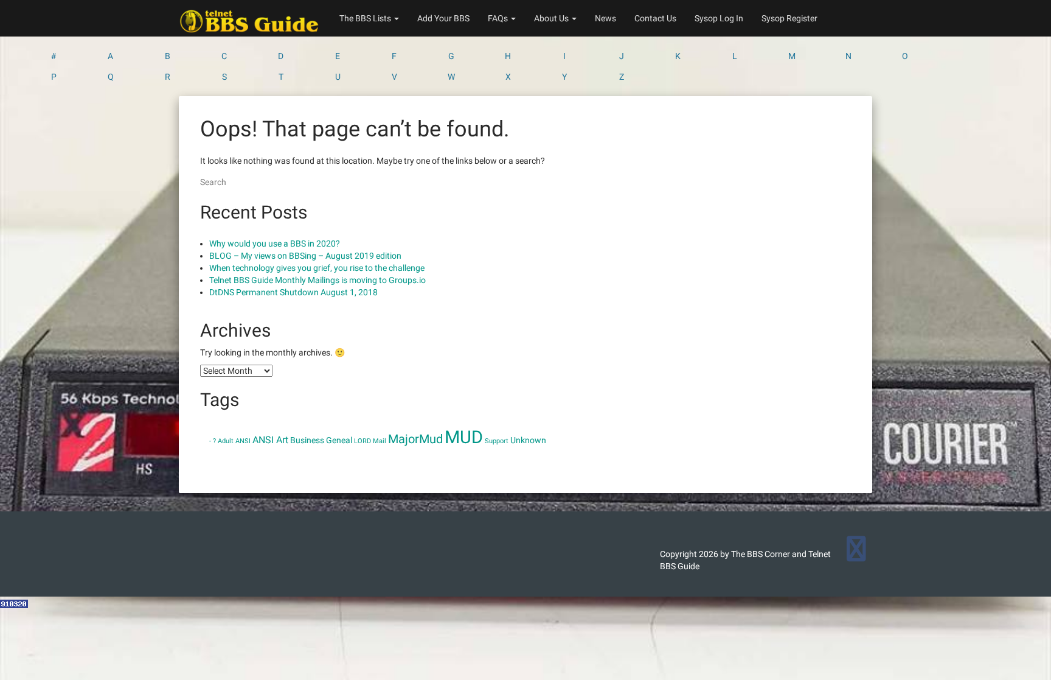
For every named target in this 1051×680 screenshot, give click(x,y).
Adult (226, 441)
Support (496, 441)
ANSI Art (270, 440)
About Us (552, 18)
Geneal (339, 440)
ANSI (243, 441)
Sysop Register (789, 18)
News (605, 18)
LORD (362, 441)
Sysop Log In (719, 18)
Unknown (528, 440)
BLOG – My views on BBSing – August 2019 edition (305, 256)
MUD (464, 437)
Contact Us (655, 18)
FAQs (499, 18)
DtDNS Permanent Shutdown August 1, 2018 (293, 292)
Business (307, 440)
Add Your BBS (443, 18)
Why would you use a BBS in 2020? (274, 243)
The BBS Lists (366, 18)
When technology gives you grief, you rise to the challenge (317, 268)
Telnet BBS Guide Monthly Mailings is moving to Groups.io (317, 280)
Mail (379, 441)
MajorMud (415, 439)
